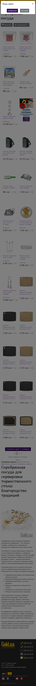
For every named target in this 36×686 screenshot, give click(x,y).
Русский (24, 11)
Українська (12, 11)
